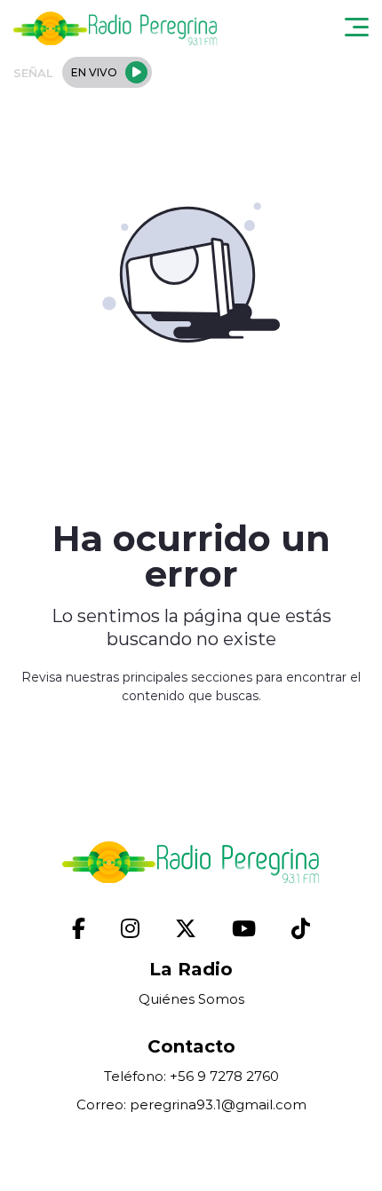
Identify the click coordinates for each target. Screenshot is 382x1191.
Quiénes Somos (191, 998)
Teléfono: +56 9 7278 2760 (191, 1076)
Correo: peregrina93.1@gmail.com (191, 1104)
